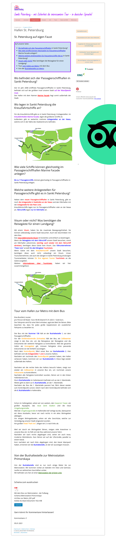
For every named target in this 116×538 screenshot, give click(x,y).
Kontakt (44, 20)
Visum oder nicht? (25, 61)
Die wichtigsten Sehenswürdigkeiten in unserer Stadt (89, 61)
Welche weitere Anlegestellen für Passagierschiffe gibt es (40, 56)
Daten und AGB (64, 20)
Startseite (18, 20)
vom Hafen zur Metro (30, 66)
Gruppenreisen (35, 20)
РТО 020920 (97, 98)
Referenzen (74, 20)
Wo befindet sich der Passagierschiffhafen (34, 48)
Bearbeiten (24, 532)
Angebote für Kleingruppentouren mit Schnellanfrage (89, 45)
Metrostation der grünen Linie (50, 473)
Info (50, 20)
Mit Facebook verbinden (83, 81)
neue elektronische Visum (28, 238)
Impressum (17, 529)
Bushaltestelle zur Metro (34, 68)
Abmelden (17, 532)
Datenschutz (25, 529)
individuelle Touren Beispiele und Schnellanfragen (89, 53)
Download (18, 505)
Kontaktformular (82, 31)
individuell (26, 20)
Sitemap (32, 529)
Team (55, 20)
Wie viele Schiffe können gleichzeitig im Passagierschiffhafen (42, 50)
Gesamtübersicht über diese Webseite (88, 37)
